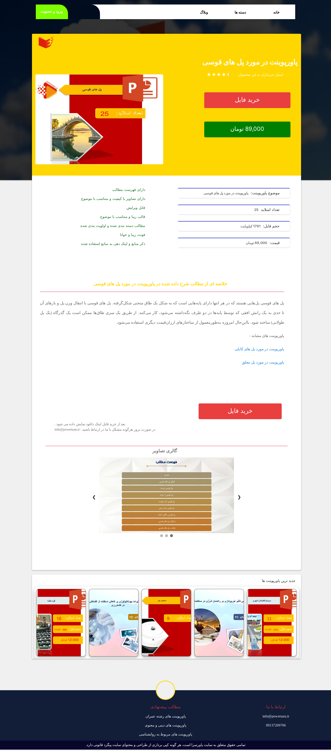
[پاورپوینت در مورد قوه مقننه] (61, 622)
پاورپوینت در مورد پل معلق (263, 362)
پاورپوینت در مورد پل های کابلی (259, 349)
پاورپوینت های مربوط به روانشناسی (165, 734)
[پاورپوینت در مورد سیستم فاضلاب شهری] (272, 622)
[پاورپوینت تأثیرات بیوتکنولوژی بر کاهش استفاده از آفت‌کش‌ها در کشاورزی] (113, 622)
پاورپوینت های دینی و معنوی (165, 725)
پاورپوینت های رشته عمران (165, 716)
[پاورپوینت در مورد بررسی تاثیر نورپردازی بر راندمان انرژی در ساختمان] (219, 622)
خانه (276, 12)
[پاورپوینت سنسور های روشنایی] (166, 622)
